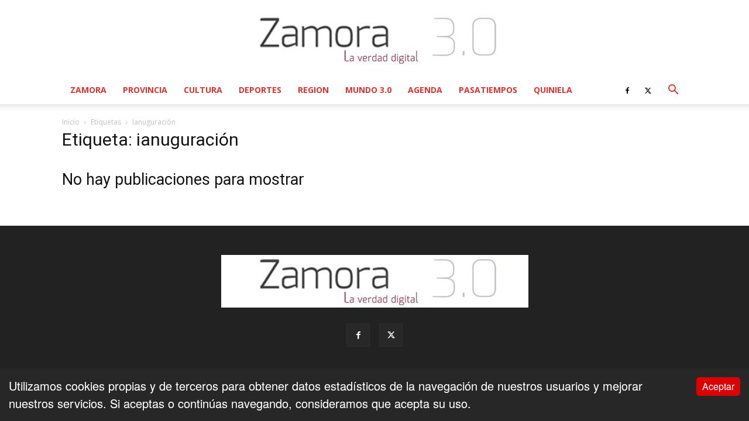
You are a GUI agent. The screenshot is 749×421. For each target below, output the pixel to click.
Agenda (425, 89)
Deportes (260, 89)
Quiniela (553, 89)
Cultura (203, 89)
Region (313, 89)
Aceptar (718, 386)
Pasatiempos (488, 89)
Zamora (88, 89)
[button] (673, 90)
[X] (648, 90)
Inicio (71, 122)
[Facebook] (627, 90)
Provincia (145, 89)
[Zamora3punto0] (374, 39)
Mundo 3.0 (368, 89)
